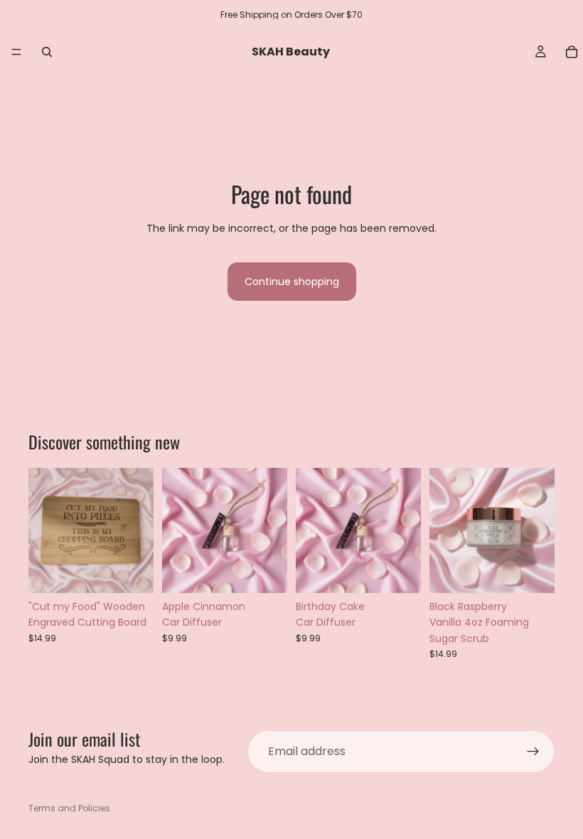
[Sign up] (533, 751)
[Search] (47, 52)
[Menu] (16, 52)
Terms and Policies (69, 808)
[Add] (131, 571)
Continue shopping (292, 281)
